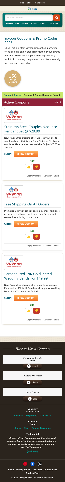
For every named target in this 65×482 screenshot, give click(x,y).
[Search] (56, 17)
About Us (18, 415)
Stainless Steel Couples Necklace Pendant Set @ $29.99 (30, 128)
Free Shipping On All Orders (26, 204)
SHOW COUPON (25, 154)
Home (11, 469)
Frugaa (8, 95)
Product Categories (41, 428)
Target (42, 23)
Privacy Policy (23, 469)
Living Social (52, 23)
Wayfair (34, 23)
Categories (40, 3)
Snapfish (25, 23)
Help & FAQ (31, 415)
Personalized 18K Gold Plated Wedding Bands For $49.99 (28, 275)
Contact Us (46, 415)
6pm (17, 23)
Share (56, 176)
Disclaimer (37, 469)
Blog (22, 3)
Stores (29, 3)
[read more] (32, 451)
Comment (48, 176)
